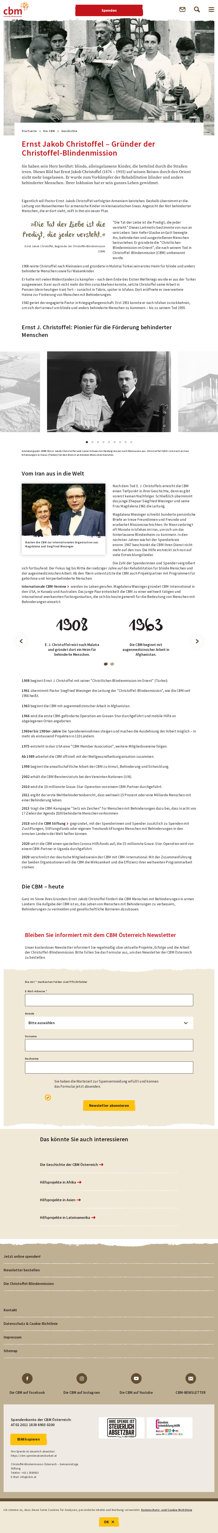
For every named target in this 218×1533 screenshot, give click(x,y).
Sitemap (10, 1350)
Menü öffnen (211, 9)
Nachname (32, 1058)
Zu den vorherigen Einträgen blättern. (21, 641)
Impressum (13, 1337)
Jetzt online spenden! (22, 1256)
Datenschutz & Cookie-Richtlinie (31, 1323)
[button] (208, 116)
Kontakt (10, 1309)
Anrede (29, 1013)
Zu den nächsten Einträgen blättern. (196, 641)
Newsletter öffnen (182, 9)
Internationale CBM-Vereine (44, 586)
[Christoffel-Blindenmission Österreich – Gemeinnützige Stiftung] (16, 9)
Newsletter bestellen (22, 1270)
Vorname (31, 1036)
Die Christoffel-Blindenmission (29, 1283)
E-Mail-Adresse (36, 991)
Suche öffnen (197, 9)
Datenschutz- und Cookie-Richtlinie (166, 1510)
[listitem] (72, 640)
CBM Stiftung (55, 823)
